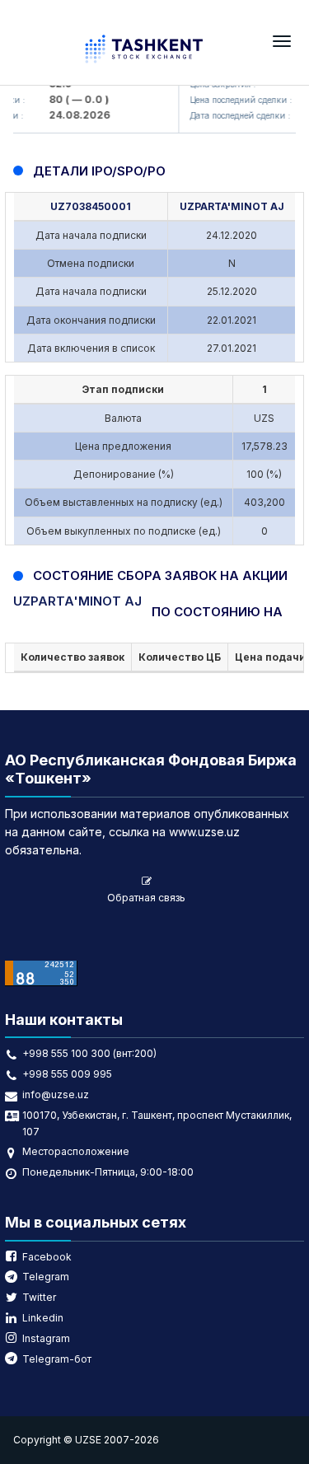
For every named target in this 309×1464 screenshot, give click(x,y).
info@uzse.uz (55, 1094)
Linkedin (42, 1318)
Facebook (47, 1257)
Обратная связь (146, 897)
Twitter (39, 1297)
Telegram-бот (56, 1359)
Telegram (45, 1276)
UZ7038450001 (90, 206)
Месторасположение (75, 1151)
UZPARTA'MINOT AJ (232, 206)
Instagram (46, 1338)
